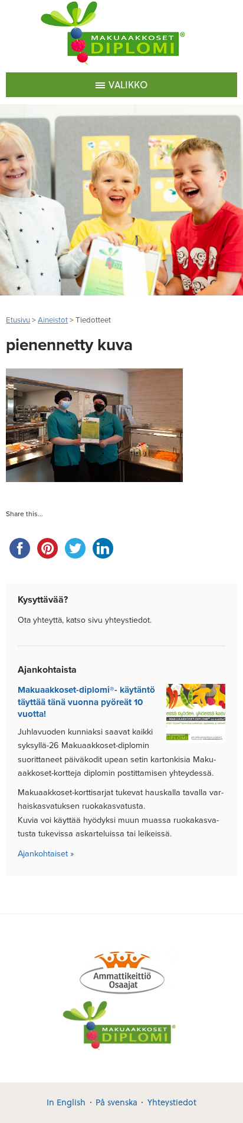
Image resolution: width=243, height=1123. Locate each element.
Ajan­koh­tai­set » (46, 854)
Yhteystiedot (171, 1102)
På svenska (116, 1102)
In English (66, 1102)
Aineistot (53, 320)
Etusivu (18, 320)
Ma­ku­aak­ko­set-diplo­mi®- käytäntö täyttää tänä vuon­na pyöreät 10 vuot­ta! (86, 702)
